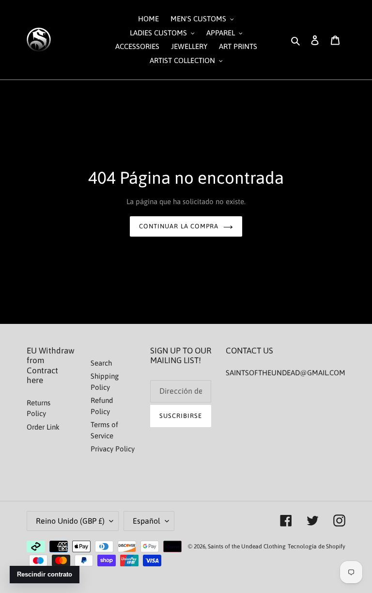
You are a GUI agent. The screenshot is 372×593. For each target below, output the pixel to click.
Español (146, 520)
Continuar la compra (178, 226)
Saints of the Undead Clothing (247, 546)
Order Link (43, 427)
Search (101, 363)
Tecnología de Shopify (316, 546)
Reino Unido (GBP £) (70, 520)
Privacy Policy (113, 449)
